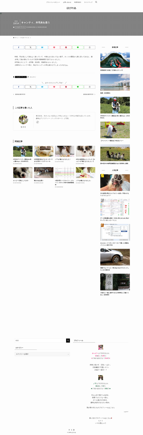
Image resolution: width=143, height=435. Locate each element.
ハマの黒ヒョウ (100, 423)
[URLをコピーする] (89, 47)
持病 (91, 365)
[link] (37, 122)
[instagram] (74, 430)
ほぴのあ (71, 8)
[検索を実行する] (68, 341)
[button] (18, 47)
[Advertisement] (115, 312)
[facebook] (69, 430)
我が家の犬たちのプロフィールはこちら (101, 407)
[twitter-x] (71, 430)
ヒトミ (23, 127)
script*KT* (126, 411)
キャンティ (33, 77)
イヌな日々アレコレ (20, 27)
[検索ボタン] (96, 2)
